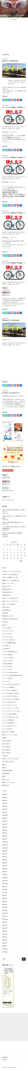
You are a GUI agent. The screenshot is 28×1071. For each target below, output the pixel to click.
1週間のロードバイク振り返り (9, 580)
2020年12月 (5, 913)
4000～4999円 (8, 983)
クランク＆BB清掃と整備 (8, 642)
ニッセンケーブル (6, 660)
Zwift (3, 625)
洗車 (3, 764)
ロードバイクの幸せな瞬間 (8, 714)
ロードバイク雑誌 (6, 729)
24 (24, 555)
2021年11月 (5, 880)
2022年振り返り (6, 589)
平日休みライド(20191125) (10, 320)
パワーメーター (6, 669)
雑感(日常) (4, 785)
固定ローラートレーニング (8, 734)
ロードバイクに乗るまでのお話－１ (13, 263)
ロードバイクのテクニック (8, 705)
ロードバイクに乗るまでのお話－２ (13, 213)
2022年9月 (4, 851)
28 (14, 558)
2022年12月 (5, 842)
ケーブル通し (5, 645)
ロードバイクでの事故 (7, 687)
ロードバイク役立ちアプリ (8, 726)
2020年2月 (4, 943)
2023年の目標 (5, 595)
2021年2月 (4, 907)
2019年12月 (5, 949)
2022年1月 (4, 874)
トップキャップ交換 (7, 657)
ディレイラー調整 (6, 654)
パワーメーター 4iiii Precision (9, 672)
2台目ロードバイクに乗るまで (9, 598)
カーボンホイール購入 (7, 639)
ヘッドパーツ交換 (6, 678)
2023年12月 (5, 815)
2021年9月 (4, 886)
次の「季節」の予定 (7, 761)
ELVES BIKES (5, 610)
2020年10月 (5, 919)
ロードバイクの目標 (7, 720)
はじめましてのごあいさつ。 (11, 393)
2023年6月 (4, 824)
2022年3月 (4, 868)
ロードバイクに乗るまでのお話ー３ (13, 157)
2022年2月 (4, 871)
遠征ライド (5, 779)
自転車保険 (5, 773)
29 (17, 558)
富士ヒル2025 (5, 749)
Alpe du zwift (5, 607)
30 (21, 558)
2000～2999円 (8, 980)
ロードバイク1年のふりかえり (9, 684)
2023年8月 (4, 818)
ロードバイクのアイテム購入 (9, 696)
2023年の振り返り (6, 592)
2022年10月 (5, 848)
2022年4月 (4, 865)
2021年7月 (4, 892)
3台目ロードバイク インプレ (9, 601)
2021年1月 (4, 910)
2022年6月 (4, 859)
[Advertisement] (14, 36)
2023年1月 (4, 839)
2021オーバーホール (7, 583)
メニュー (15, 19)
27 (10, 558)
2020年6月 (4, 931)
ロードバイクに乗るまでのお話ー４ (13, 107)
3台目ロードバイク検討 (7, 604)
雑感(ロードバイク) (6, 782)
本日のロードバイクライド (8, 758)
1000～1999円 (8, 978)
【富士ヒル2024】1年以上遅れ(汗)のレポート (13, 522)
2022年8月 (4, 854)
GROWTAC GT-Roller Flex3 (8, 619)
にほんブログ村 (6, 290)
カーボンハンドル (6, 636)
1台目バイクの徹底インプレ (9, 577)
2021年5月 (4, 898)
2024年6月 (4, 800)
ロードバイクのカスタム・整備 (9, 699)
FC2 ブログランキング (7, 490)
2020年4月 (4, 937)
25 (3, 558)
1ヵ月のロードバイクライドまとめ (10, 571)
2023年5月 (4, 827)
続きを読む (5, 96)
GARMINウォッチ (6, 616)
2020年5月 (4, 934)
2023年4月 (4, 830)
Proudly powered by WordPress (9, 1067)
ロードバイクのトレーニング (9, 708)
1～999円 (7, 977)
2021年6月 (4, 895)
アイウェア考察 (6, 628)
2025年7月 (4, 794)
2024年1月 (4, 812)
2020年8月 (4, 925)
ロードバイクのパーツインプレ (9, 711)
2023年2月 (4, 836)
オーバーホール (6, 633)
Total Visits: (5, 1057)
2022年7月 (4, 856)
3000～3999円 (8, 981)
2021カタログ (5, 586)
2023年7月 (4, 821)
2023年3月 (4, 833)
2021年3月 (4, 904)
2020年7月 (4, 928)
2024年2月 (4, 809)
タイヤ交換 (5, 648)
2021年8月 (4, 889)
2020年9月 (4, 922)
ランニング (5, 681)
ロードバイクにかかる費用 (8, 690)
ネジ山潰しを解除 (6, 663)
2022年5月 (4, 862)
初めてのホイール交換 (7, 732)
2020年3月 (4, 940)
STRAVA (4, 622)
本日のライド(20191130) (10, 61)
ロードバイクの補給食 (7, 723)
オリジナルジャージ (7, 630)
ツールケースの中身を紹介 (8, 651)
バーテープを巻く (6, 666)
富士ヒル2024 (5, 746)
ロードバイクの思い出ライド (9, 717)
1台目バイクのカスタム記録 (9, 574)
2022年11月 (5, 845)
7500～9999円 (8, 986)
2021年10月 (5, 883)
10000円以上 (7, 988)
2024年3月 (4, 806)
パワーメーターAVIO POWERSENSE (11, 675)
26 (7, 558)
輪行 (3, 776)
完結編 (3, 737)
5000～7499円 (8, 984)
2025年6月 (4, 797)
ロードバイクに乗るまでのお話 (9, 693)
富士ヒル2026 (5, 752)
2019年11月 (5, 952)
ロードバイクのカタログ (8, 702)
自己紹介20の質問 (6, 770)
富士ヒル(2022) (5, 740)
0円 (5, 975)
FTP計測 (4, 613)
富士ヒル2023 (5, 743)
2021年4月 (4, 901)
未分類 (3, 755)
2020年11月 (5, 916)
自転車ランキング (6, 295)
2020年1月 (4, 946)
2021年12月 (5, 877)
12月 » (21, 561)
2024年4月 (4, 803)
